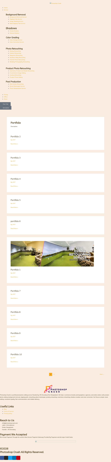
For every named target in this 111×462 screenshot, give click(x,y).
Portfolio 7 (16, 291)
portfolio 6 (16, 221)
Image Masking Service (16, 21)
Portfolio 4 (16, 178)
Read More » (14, 144)
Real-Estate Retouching (16, 84)
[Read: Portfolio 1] (52, 253)
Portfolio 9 (16, 333)
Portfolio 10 (16, 354)
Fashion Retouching (15, 53)
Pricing (6, 94)
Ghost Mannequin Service (17, 86)
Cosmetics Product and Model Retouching (22, 71)
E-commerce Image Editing (18, 73)
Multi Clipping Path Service (17, 23)
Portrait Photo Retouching (17, 59)
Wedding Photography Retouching (20, 62)
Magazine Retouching (16, 55)
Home (6, 7)
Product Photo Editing (16, 77)
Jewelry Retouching (15, 75)
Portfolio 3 (16, 157)
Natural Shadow (14, 33)
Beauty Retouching (15, 51)
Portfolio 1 (16, 269)
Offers (6, 97)
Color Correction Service (17, 42)
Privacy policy (8, 413)
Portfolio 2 (16, 136)
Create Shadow (14, 31)
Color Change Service (16, 40)
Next (102, 374)
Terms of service (9, 411)
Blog (5, 409)
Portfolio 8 (16, 312)
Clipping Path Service (16, 19)
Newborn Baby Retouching (17, 57)
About (5, 99)
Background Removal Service (18, 17)
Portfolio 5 (16, 200)
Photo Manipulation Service (18, 88)
